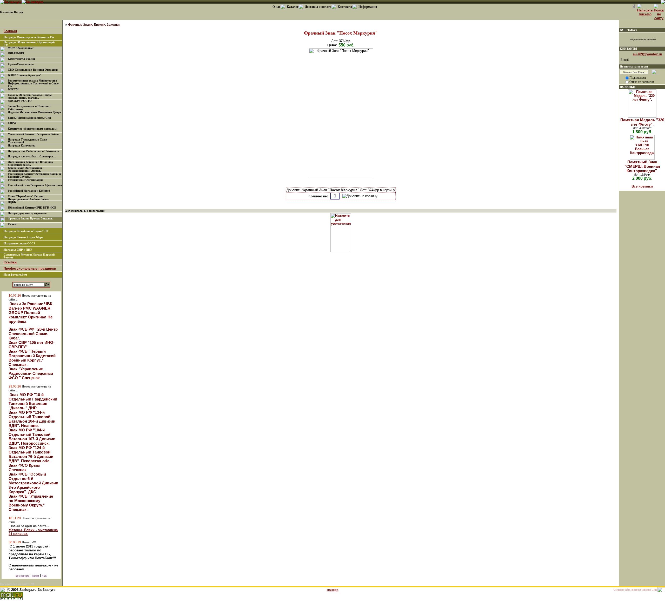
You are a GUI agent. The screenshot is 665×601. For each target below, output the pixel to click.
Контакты (345, 7)
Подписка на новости (634, 66)
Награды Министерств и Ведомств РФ (29, 37)
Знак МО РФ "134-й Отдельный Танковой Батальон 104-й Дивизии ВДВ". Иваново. (32, 419)
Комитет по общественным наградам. (32, 128)
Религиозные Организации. (25, 179)
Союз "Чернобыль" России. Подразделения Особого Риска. (28, 198)
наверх (332, 590)
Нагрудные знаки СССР (19, 243)
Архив (35, 576)
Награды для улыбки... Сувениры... (31, 156)
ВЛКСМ (13, 89)
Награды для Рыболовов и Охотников (33, 151)
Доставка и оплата (318, 7)
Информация (367, 7)
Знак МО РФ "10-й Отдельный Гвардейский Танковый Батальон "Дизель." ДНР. (33, 401)
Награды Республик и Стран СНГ (26, 231)
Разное (12, 224)
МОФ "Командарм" (21, 47)
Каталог (292, 7)
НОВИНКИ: (628, 86)
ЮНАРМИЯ (16, 53)
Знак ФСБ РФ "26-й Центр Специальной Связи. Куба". (33, 333)
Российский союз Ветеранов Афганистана (35, 185)
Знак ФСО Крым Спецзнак (24, 467)
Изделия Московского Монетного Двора (34, 112)
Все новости (22, 576)
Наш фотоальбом (15, 274)
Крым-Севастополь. (21, 64)
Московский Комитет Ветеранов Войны (33, 134)
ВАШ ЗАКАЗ (628, 30)
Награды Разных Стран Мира (23, 237)
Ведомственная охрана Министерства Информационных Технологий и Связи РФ (33, 83)
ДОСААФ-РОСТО (20, 100)
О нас (276, 7)
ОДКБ (12, 202)
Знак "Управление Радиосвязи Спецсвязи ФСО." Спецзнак (31, 373)
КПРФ (12, 123)
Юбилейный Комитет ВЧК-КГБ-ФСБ (32, 207)
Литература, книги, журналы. (27, 213)
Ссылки (10, 262)
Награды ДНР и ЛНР (18, 249)
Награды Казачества (22, 145)
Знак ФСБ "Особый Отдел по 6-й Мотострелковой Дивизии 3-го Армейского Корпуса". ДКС (33, 483)
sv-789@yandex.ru (647, 54)
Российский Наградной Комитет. (29, 190)
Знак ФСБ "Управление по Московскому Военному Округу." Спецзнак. (31, 503)
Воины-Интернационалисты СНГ (30, 117)
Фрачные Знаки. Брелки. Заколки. (30, 218)
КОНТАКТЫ (628, 48)
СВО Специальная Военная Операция (33, 69)
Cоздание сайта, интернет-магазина (632, 589)
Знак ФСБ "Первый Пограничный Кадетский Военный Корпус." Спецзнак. (32, 358)
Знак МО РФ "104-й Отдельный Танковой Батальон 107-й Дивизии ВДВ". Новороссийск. (32, 436)
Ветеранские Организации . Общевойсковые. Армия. (25, 169)
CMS (654, 589)
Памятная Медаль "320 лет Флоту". (642, 122)
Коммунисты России (21, 58)
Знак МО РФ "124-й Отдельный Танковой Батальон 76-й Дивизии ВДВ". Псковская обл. (31, 454)
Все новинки (642, 186)
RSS (44, 576)
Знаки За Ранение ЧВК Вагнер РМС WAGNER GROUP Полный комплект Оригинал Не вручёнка (30, 313)
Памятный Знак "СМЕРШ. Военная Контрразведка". (642, 166)
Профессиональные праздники (30, 268)
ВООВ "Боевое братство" (25, 75)
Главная (10, 31)
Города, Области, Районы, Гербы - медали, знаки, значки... (31, 96)
